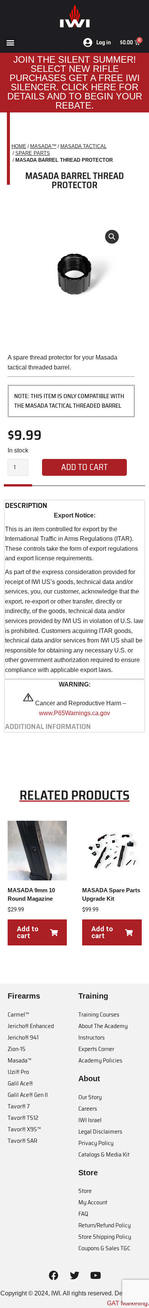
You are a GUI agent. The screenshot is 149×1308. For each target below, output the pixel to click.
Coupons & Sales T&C (104, 1248)
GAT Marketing (127, 1303)
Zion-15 (17, 1049)
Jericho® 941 (23, 1037)
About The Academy (103, 1026)
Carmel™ (18, 1014)
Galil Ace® (20, 1083)
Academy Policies (100, 1060)
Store (85, 1191)
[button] (10, 42)
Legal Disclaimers (100, 1131)
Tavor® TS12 (23, 1118)
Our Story (90, 1097)
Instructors (91, 1037)
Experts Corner (96, 1049)
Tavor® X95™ (24, 1129)
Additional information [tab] (48, 727)
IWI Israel (90, 1120)
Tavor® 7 (19, 1106)
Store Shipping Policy (104, 1236)
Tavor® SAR (22, 1140)
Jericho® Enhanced (31, 1026)
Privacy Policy (95, 1143)
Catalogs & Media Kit (104, 1154)
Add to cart (84, 467)
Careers (87, 1108)
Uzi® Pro (18, 1072)
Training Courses (98, 1014)
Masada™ (19, 1060)
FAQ (83, 1214)
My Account (92, 1202)
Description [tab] (26, 506)
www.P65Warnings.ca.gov (74, 713)
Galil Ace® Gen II (28, 1095)
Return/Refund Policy (104, 1225)
